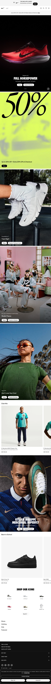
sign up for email (5, 646)
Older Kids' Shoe (4, 580)
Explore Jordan (28, 85)
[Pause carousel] (48, 89)
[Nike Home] (3, 8)
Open (35, 4)
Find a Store (4, 644)
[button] (4, 668)
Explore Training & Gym (15, 243)
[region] (25, 677)
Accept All (38, 680)
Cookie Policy (27, 673)
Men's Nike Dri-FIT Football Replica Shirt (9, 449)
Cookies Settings (25, 676)
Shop (9, 12)
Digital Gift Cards (6, 649)
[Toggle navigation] (49, 8)
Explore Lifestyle (13, 320)
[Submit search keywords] (43, 8)
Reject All (13, 680)
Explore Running (13, 397)
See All (25, 614)
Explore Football (29, 529)
